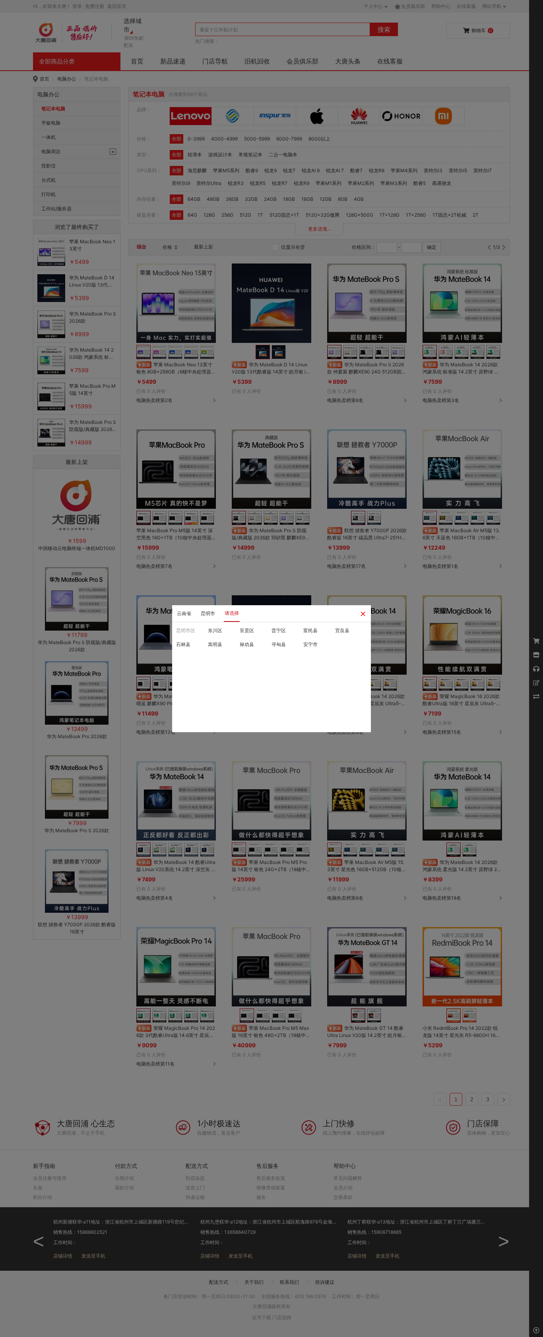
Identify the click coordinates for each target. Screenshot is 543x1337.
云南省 (184, 613)
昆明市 (208, 613)
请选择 (232, 613)
